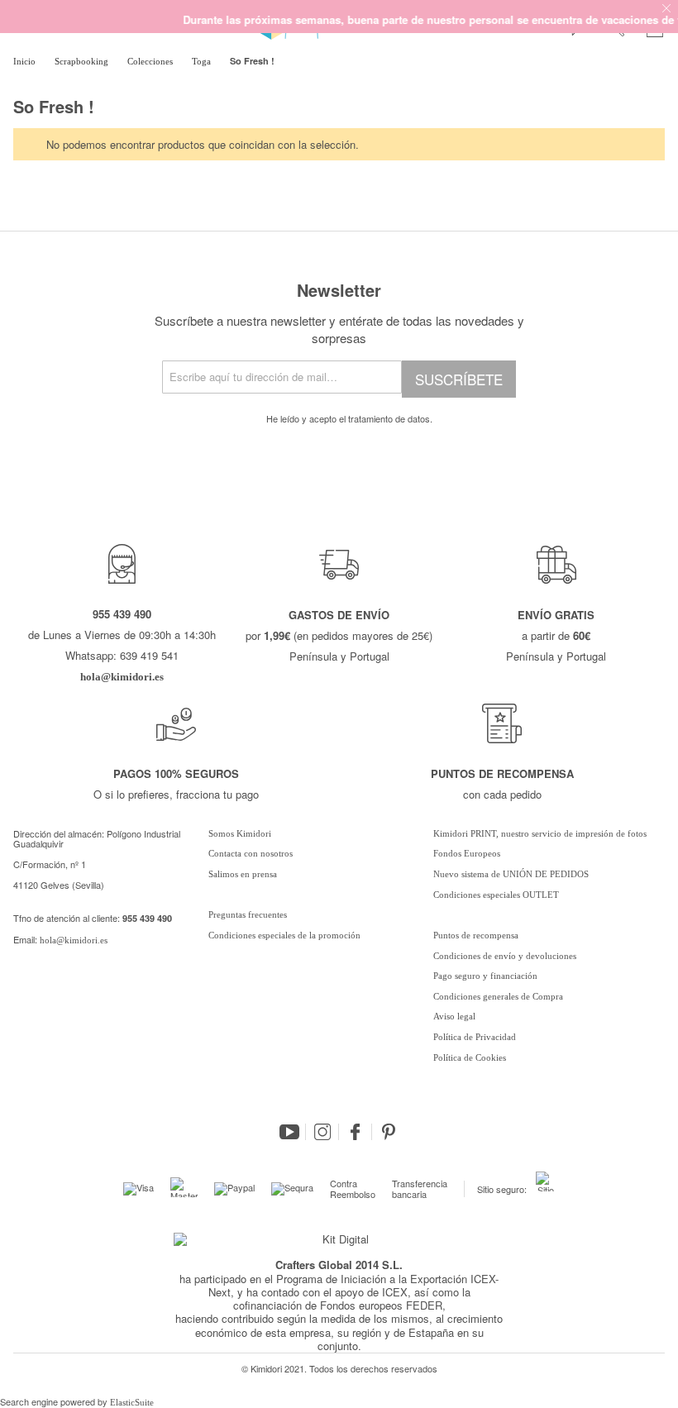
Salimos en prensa (242, 874)
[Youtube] (289, 1132)
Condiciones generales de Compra (498, 996)
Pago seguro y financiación (485, 976)
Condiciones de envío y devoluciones (504, 956)
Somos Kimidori (239, 833)
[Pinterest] (388, 1132)
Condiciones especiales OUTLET (496, 895)
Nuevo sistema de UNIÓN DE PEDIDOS (511, 874)
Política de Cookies (469, 1057)
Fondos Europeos (466, 853)
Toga (202, 61)
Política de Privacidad (474, 1037)
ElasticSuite (132, 1402)
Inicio (25, 61)
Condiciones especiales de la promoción (285, 935)
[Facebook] (355, 1132)
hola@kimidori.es (73, 940)
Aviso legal (454, 1016)
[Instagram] (322, 1132)
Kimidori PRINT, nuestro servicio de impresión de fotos (540, 833)
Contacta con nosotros (250, 853)
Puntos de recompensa (475, 935)
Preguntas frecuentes (247, 914)
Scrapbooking (83, 61)
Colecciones (151, 61)
